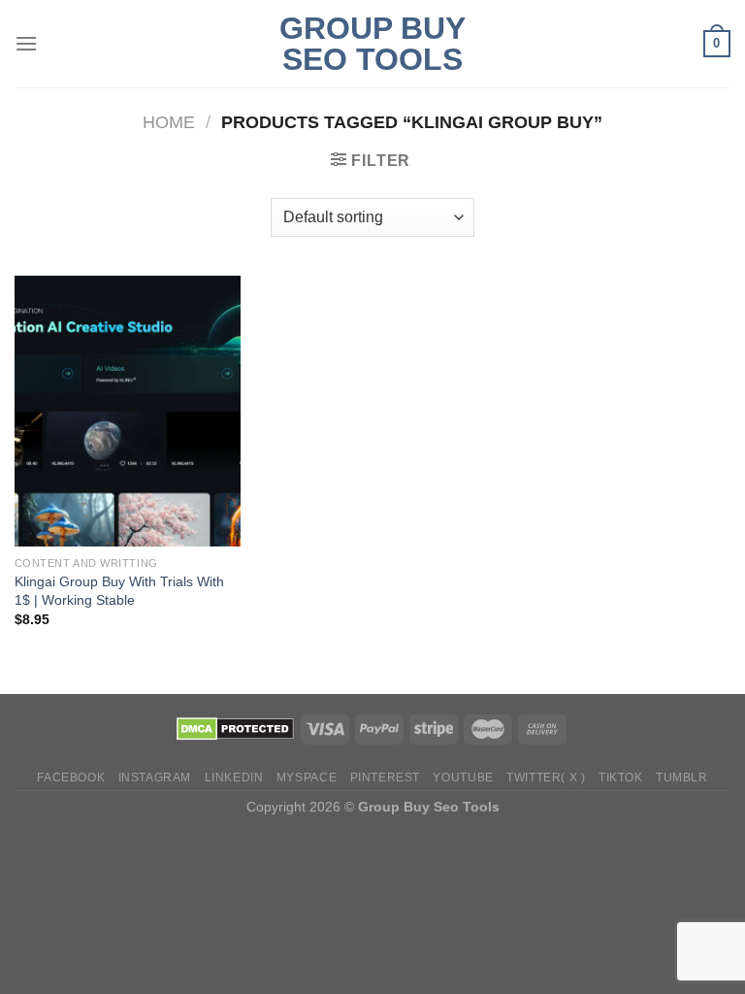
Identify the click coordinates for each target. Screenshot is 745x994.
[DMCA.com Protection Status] (235, 728)
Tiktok (621, 777)
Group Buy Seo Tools (372, 44)
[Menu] (26, 43)
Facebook (71, 777)
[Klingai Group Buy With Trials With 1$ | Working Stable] (128, 411)
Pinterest (385, 777)
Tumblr (682, 777)
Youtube (463, 777)
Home (169, 122)
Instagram (155, 777)
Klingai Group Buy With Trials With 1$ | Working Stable (119, 591)
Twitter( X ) (545, 777)
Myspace (306, 777)
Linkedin (234, 777)
